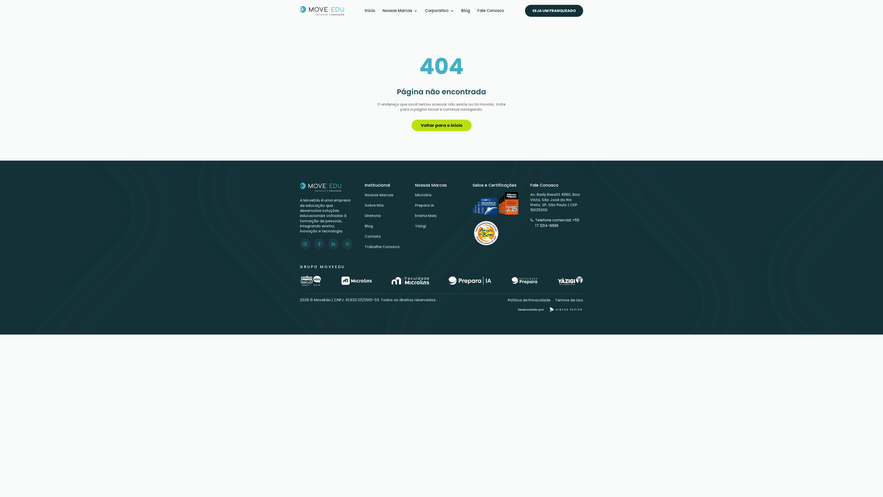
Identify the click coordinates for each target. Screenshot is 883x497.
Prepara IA (424, 205)
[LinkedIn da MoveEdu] (333, 244)
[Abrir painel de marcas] (416, 11)
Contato (373, 236)
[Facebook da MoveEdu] (319, 244)
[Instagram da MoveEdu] (305, 244)
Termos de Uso (569, 300)
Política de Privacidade (529, 300)
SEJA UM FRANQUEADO (554, 10)
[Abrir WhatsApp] (871, 485)
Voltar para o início (441, 125)
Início (370, 10)
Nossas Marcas (397, 10)
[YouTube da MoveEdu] (347, 244)
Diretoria (373, 215)
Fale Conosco (490, 10)
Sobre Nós (374, 205)
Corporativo (437, 10)
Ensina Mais (426, 215)
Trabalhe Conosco (382, 246)
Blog (465, 10)
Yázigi (420, 226)
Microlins (423, 195)
